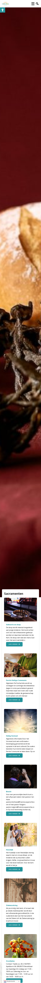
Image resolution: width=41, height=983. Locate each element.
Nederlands (10, 981)
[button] (2, 10)
